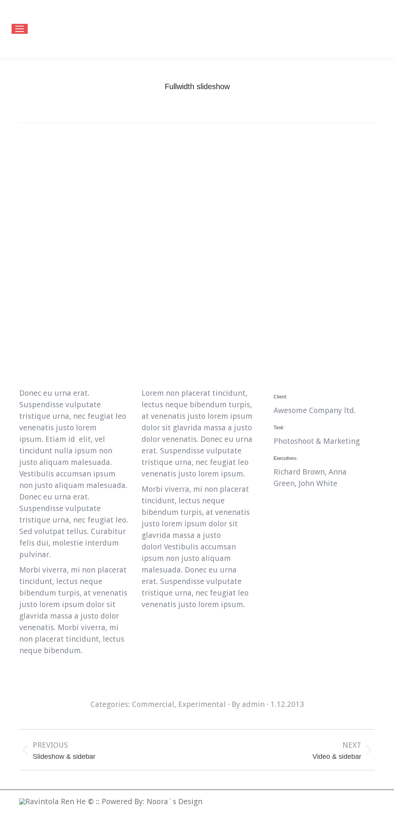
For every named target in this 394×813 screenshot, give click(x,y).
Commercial (153, 704)
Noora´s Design (174, 801)
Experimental (202, 704)
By (248, 704)
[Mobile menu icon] (20, 29)
